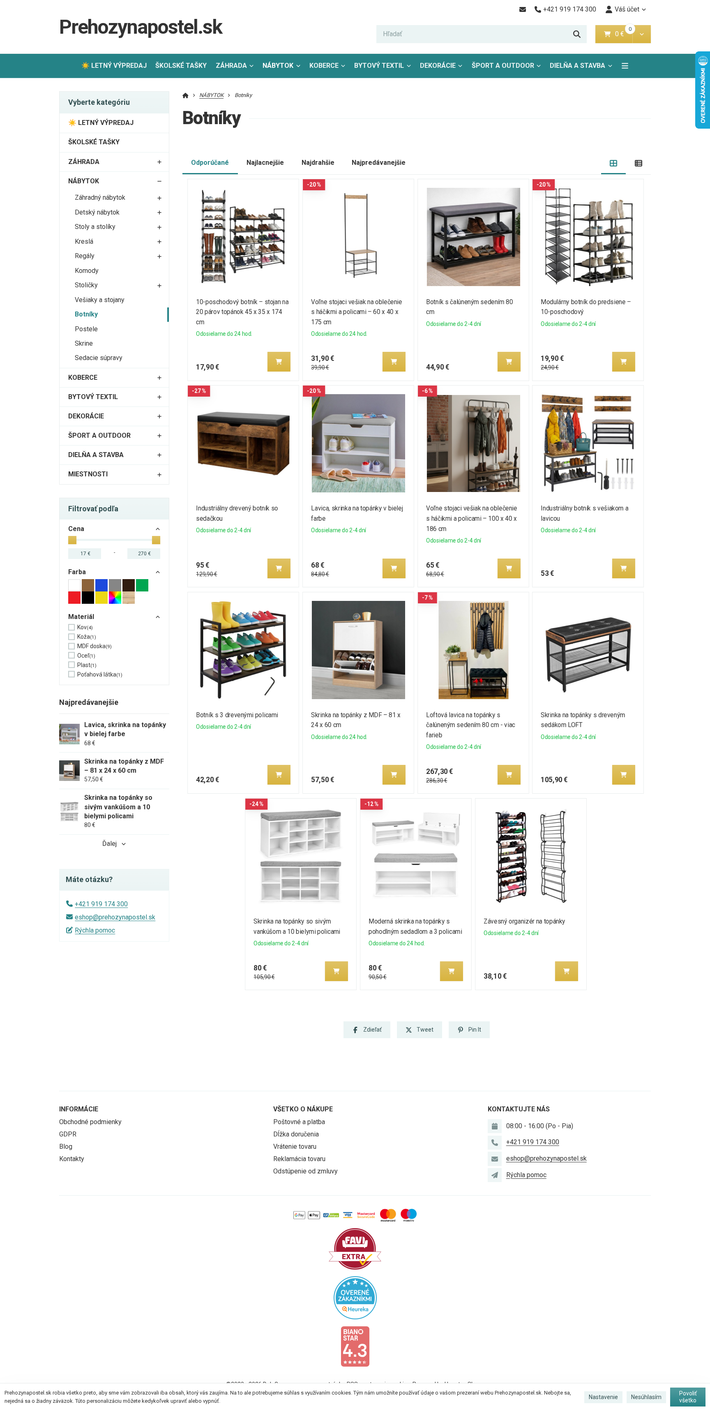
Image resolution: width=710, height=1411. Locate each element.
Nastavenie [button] (603, 1397)
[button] (641, 34)
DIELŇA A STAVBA (577, 65)
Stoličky (86, 285)
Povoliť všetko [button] (688, 1397)
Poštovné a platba (299, 1122)
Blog (65, 1146)
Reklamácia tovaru (299, 1159)
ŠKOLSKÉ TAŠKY (181, 65)
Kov (85, 627)
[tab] (613, 163)
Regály (85, 256)
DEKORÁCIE (438, 65)
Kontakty (71, 1159)
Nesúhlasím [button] (646, 1397)
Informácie (78, 1109)
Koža (86, 636)
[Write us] (495, 1175)
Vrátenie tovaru (294, 1146)
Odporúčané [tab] (210, 162)
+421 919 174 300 (101, 904)
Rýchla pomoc (95, 930)
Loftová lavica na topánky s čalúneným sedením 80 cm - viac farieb (470, 725)
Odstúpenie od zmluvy (305, 1171)
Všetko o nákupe (303, 1109)
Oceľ (86, 655)
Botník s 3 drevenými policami (237, 715)
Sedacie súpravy (98, 358)
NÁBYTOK (278, 65)
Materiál (81, 617)
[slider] (72, 540)
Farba (77, 572)
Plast (87, 665)
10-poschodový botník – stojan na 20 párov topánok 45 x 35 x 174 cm (242, 312)
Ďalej (109, 844)
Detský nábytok (97, 212)
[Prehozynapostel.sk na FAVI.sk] (355, 1248)
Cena (76, 529)
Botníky (86, 314)
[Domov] (185, 95)
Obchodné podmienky (90, 1122)
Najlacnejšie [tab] (265, 162)
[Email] (522, 9)
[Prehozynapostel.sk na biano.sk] (355, 1346)
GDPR (67, 1134)
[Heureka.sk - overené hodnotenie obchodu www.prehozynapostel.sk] (355, 1297)
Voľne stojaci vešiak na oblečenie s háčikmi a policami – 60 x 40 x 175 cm (356, 312)
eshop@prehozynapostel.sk (115, 917)
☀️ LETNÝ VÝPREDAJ (114, 65)
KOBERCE (324, 65)
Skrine (84, 343)
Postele (86, 329)
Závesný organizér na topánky (524, 921)
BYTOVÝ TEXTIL (379, 65)
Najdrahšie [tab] (318, 162)
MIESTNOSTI (88, 474)
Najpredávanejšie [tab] (379, 162)
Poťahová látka (99, 674)
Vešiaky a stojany (99, 300)
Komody (87, 271)
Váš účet (627, 9)
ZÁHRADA (231, 65)
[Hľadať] (577, 34)
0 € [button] (622, 34)
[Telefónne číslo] (495, 1143)
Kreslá (84, 241)
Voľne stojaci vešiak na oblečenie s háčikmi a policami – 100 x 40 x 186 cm (471, 518)
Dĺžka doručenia (296, 1134)
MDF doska (94, 646)
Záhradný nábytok (100, 197)
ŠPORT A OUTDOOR (503, 65)
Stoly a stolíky (95, 227)
